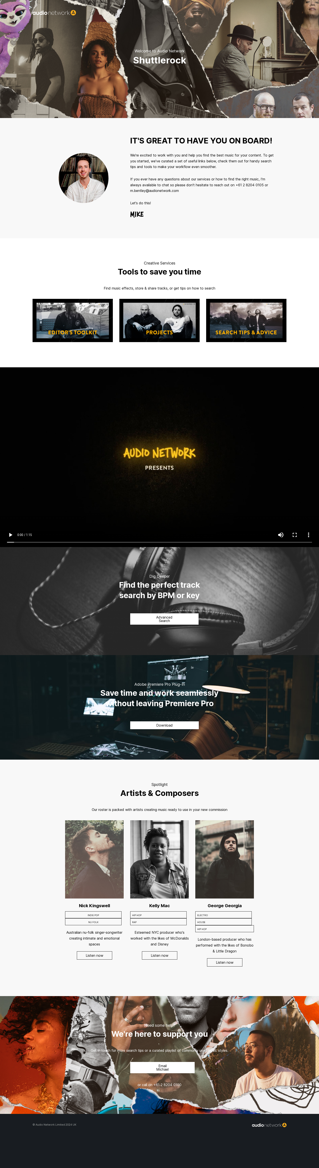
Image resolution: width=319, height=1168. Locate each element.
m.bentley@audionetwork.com (154, 190)
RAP (134, 922)
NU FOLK (93, 922)
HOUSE (201, 922)
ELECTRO (202, 915)
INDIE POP (93, 915)
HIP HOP (136, 915)
